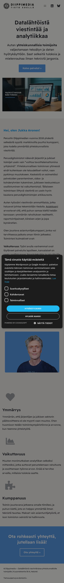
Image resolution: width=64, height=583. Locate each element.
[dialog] (32, 291)
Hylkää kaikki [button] (33, 316)
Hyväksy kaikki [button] (33, 308)
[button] (43, 323)
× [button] (57, 258)
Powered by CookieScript (16, 323)
